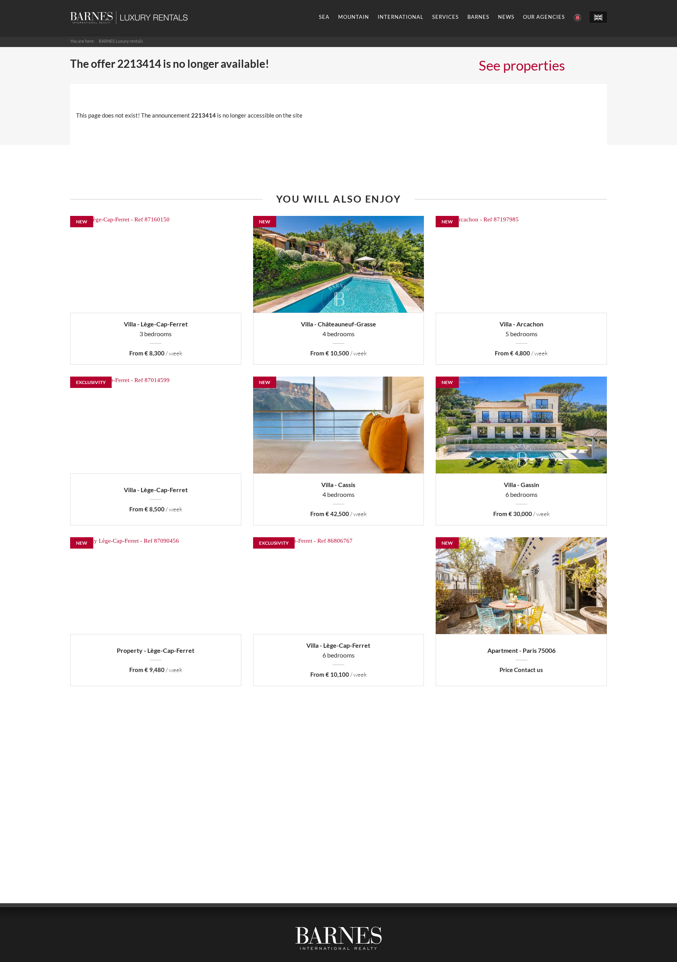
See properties (522, 65)
